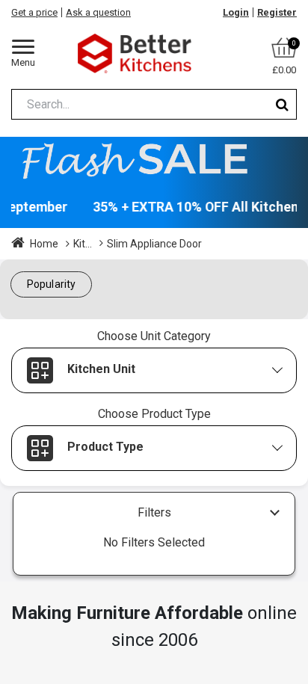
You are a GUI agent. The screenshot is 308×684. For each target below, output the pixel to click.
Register (277, 12)
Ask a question (98, 12)
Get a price (34, 12)
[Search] (282, 104)
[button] (51, 284)
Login (236, 12)
